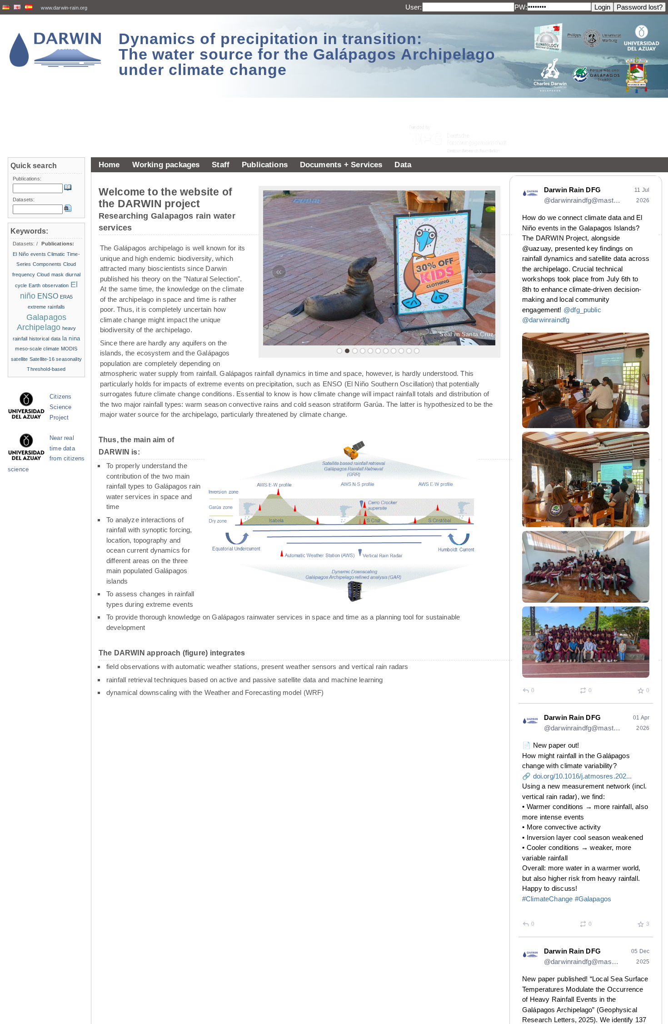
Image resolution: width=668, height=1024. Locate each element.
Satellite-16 (42, 359)
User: (413, 7)
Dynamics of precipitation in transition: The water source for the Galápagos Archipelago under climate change (307, 54)
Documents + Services (341, 164)
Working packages (166, 164)
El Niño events (29, 254)
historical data (45, 338)
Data (402, 164)
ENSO (48, 296)
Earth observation (49, 285)
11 (416, 351)
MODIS (69, 348)
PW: (520, 7)
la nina (71, 338)
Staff (220, 164)
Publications (265, 164)
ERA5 (66, 297)
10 (409, 351)
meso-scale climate (37, 348)
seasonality (69, 359)
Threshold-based (46, 369)
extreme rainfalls (46, 307)
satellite (19, 359)
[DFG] (463, 118)
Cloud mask (50, 274)
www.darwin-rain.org (64, 7)
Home (109, 164)
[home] (55, 50)
